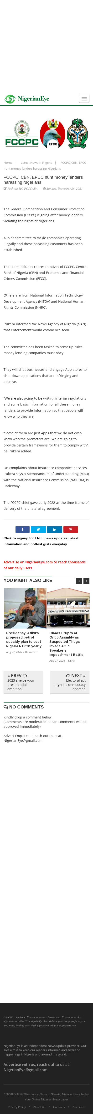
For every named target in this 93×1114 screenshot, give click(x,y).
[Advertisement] (46, 46)
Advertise (78, 1107)
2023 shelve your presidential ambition (20, 684)
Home (8, 162)
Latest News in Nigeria (37, 162)
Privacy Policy (17, 1107)
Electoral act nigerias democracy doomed (70, 684)
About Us (39, 1107)
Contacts (59, 1107)
